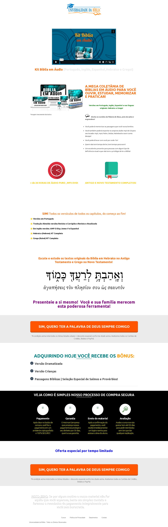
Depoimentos (93, 517)
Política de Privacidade (77, 517)
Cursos (63, 517)
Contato (104, 517)
